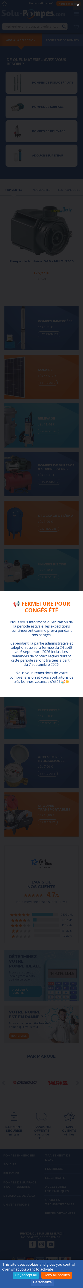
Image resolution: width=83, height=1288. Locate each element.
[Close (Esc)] (78, 5)
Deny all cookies (57, 1275)
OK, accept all (26, 1275)
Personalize (42, 1282)
